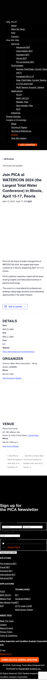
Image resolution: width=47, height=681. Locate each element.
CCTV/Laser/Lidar (24, 84)
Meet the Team (18, 29)
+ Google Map (33, 435)
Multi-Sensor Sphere (24, 610)
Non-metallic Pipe (24, 105)
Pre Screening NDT (8, 563)
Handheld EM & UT (25, 76)
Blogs (13, 124)
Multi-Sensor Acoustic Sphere (30, 87)
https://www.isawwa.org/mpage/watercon (19, 351)
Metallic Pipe (22, 102)
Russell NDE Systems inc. (29, 669)
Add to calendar (15, 306)
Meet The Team (7, 621)
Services (15, 44)
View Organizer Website (12, 378)
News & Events (6, 628)
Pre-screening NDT (25, 62)
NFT (17, 602)
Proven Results (13, 116)
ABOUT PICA (6, 615)
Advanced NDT (23, 47)
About (14, 25)
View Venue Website (11, 446)
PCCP (19, 95)
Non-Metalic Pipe (7, 602)
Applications (17, 91)
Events (14, 135)
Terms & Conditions (8, 635)
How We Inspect (19, 138)
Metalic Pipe (5, 599)
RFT (17, 595)
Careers (15, 36)
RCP (18, 109)
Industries (15, 113)
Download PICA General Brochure (19, 660)
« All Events (8, 158)
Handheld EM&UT (23, 599)
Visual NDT (21, 58)
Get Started (27, 145)
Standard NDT (22, 55)
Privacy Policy (14, 547)
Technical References (21, 131)
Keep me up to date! (8, 552)
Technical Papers (19, 127)
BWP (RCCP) (22, 98)
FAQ (13, 33)
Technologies (17, 65)
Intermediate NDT (24, 51)
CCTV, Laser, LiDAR (23, 606)
